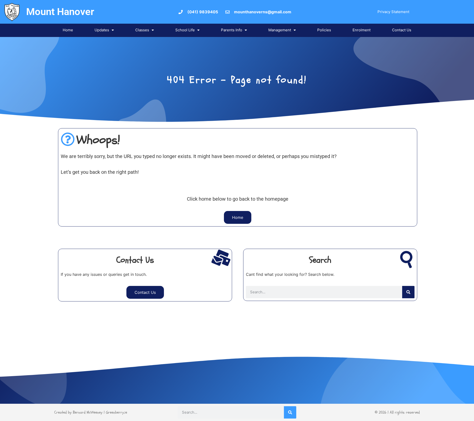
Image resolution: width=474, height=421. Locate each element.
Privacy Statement (393, 11)
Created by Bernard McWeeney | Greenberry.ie (90, 412)
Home (68, 30)
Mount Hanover (60, 12)
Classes (142, 30)
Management (279, 30)
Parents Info (231, 30)
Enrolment (362, 30)
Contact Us (401, 30)
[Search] (408, 292)
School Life (185, 30)
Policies (324, 30)
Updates (102, 30)
